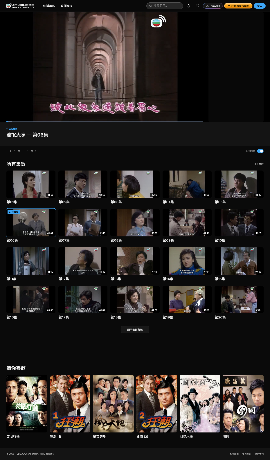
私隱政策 (234, 453)
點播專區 (49, 6)
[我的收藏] (197, 6)
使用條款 (246, 453)
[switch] (260, 151)
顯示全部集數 (135, 329)
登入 (259, 6)
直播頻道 (67, 6)
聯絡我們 (259, 453)
